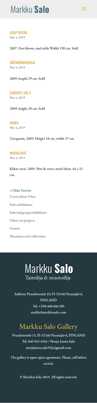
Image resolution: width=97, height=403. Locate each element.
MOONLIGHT (18, 153)
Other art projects (22, 220)
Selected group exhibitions (28, 212)
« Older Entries (20, 190)
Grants (15, 228)
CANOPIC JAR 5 (20, 92)
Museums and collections (28, 236)
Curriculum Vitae (22, 196)
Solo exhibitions (21, 204)
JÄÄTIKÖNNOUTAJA (22, 62)
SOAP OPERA (18, 32)
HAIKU (14, 122)
